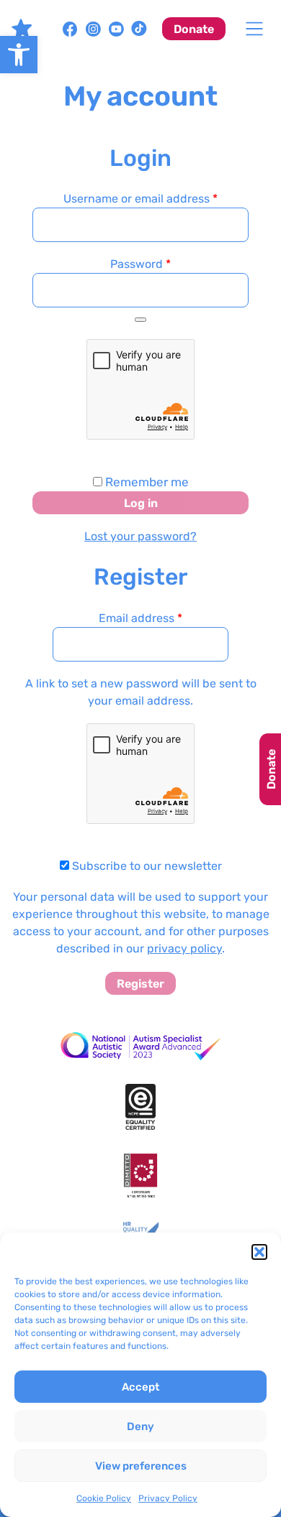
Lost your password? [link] (140, 536)
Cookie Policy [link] (103, 1498)
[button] (259, 1252)
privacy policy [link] (184, 948)
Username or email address (156, 198)
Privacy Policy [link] (167, 1498)
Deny (140, 1426)
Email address (140, 618)
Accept (140, 1387)
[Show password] (140, 319)
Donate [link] (194, 29)
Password (164, 263)
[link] (18, 54)
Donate (271, 769)
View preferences (141, 1466)
